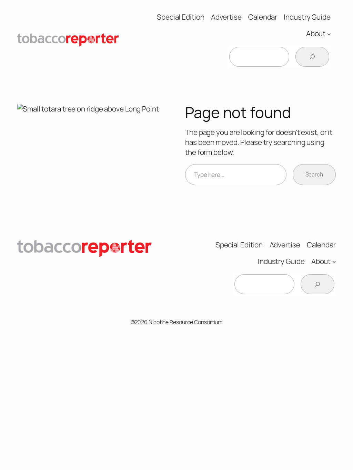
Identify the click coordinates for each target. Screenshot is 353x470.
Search (314, 174)
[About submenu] (329, 33)
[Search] (312, 57)
